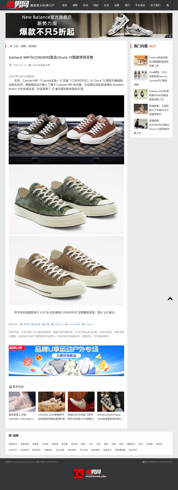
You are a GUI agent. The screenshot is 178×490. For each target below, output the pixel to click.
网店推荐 (95, 450)
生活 (106, 5)
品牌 (116, 5)
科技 (141, 444)
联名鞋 (26, 324)
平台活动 (140, 5)
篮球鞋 (55, 444)
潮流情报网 (120, 450)
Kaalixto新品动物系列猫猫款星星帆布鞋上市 (159, 61)
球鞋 (75, 5)
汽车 (91, 444)
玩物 (114, 444)
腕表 (83, 444)
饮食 (98, 444)
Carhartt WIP (74, 324)
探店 (121, 444)
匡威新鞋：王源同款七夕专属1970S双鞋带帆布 (159, 110)
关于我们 (155, 5)
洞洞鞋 (149, 444)
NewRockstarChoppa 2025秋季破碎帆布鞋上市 (109, 418)
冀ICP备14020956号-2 (47, 462)
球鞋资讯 (13, 444)
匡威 (47, 324)
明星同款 (25, 444)
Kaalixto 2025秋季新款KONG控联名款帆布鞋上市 (159, 95)
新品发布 (36, 450)
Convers (89, 324)
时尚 (85, 5)
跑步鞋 (74, 444)
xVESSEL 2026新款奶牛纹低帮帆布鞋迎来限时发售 (51, 418)
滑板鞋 (35, 444)
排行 (127, 5)
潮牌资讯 (131, 444)
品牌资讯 (48, 450)
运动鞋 (45, 444)
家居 (106, 444)
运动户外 (13, 450)
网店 (96, 5)
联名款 (159, 444)
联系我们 (133, 450)
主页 (15, 46)
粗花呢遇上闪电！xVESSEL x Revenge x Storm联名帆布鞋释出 (21, 418)
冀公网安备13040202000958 (158, 462)
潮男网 (9, 462)
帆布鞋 (32, 46)
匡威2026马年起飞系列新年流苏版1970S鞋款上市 (81, 418)
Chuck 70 (59, 324)
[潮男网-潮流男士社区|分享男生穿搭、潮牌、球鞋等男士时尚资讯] (23, 5)
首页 (64, 5)
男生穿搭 (72, 450)
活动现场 (25, 450)
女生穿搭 (60, 450)
